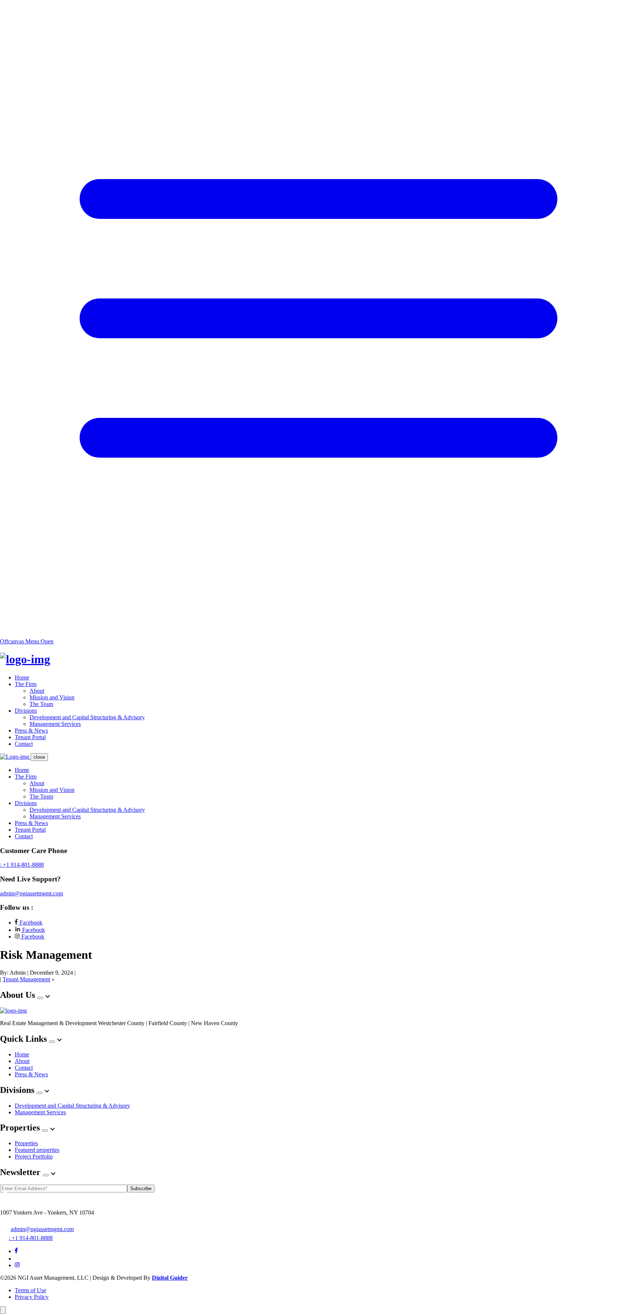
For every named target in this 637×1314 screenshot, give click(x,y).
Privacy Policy (32, 1297)
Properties (26, 1143)
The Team (41, 704)
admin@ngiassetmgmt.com (31, 893)
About (36, 691)
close (39, 757)
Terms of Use (30, 1290)
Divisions (26, 710)
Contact (24, 744)
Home (22, 677)
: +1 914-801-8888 (22, 865)
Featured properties (37, 1150)
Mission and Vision (51, 697)
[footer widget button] (40, 998)
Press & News (31, 730)
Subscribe (141, 1188)
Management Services (55, 724)
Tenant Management (26, 979)
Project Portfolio (34, 1156)
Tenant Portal (30, 737)
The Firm (25, 684)
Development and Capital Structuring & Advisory (87, 717)
